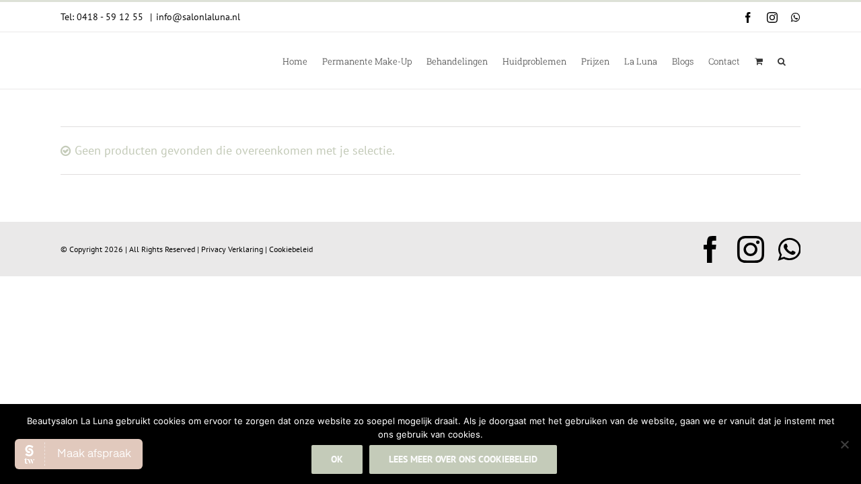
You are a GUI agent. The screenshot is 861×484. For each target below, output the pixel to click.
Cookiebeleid (291, 249)
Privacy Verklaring (232, 249)
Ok (337, 459)
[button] (782, 60)
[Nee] (844, 444)
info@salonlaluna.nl (198, 17)
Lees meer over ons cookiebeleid (463, 459)
